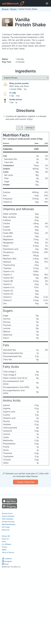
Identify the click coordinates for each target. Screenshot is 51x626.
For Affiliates (6, 544)
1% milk (12, 93)
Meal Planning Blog (8, 524)
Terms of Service (8, 552)
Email (6, 564)
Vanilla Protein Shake (30, 22)
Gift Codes (6, 527)
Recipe (13, 9)
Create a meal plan (25, 482)
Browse (5, 9)
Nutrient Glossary (8, 522)
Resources (5, 530)
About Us (5, 539)
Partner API (6, 536)
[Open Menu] (47, 3)
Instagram (8, 561)
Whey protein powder (19, 83)
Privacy (4, 547)
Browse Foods (7, 513)
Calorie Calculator (8, 516)
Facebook (8, 559)
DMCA (4, 550)
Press (4, 541)
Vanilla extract (15, 99)
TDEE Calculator (8, 519)
